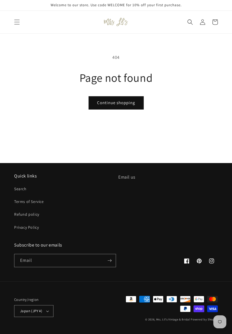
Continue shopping (116, 102)
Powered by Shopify (204, 319)
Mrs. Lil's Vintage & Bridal (173, 319)
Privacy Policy (26, 227)
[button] (17, 22)
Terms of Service (29, 201)
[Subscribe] (109, 260)
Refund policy (26, 214)
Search (20, 188)
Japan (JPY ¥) (31, 311)
